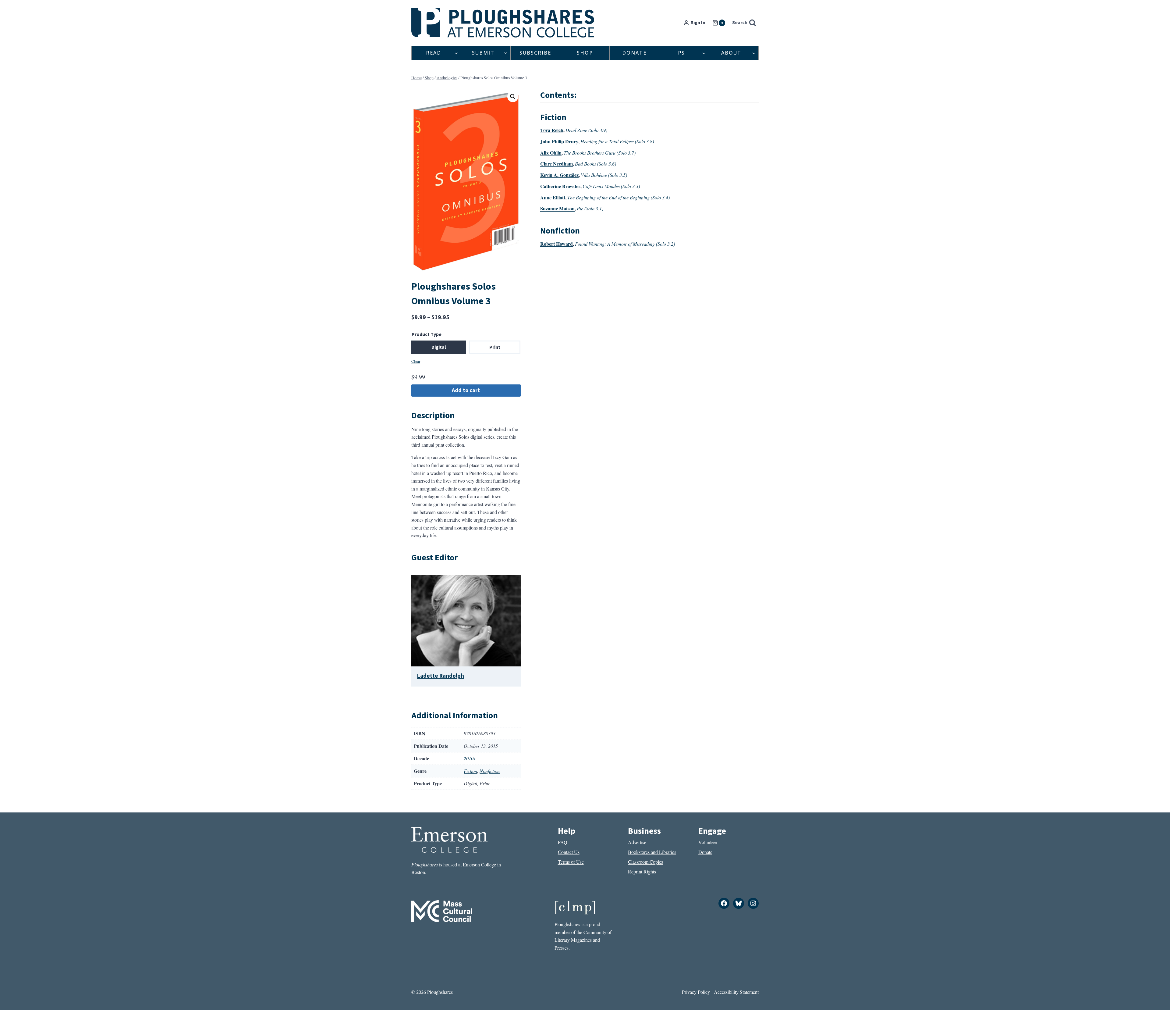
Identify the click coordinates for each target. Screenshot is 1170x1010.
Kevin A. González (559, 174)
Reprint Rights (642, 871)
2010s (469, 758)
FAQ (562, 842)
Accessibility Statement (736, 992)
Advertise (637, 842)
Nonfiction (490, 771)
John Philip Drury (559, 141)
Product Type (426, 334)
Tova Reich (551, 130)
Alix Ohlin (551, 152)
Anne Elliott (552, 197)
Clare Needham (556, 163)
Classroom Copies (645, 861)
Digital (438, 347)
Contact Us (569, 852)
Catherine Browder (560, 186)
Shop (585, 52)
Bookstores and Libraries (652, 852)
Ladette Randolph (440, 676)
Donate (634, 52)
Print (494, 347)
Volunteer (707, 842)
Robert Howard (556, 243)
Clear (415, 361)
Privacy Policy (696, 992)
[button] (512, 96)
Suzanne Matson (557, 208)
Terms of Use (571, 861)
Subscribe (535, 52)
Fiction (470, 771)
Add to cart (466, 390)
